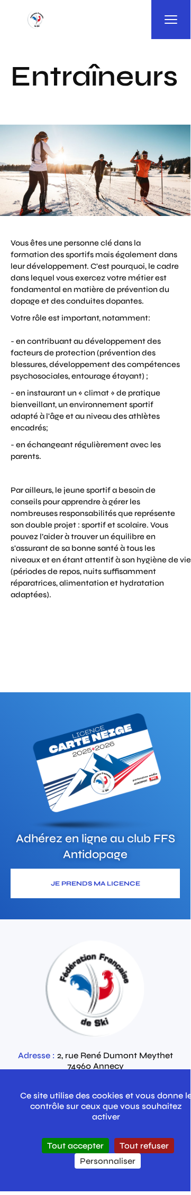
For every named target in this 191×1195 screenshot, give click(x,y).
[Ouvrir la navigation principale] (170, 19)
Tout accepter (75, 1146)
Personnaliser (107, 1161)
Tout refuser (144, 1146)
